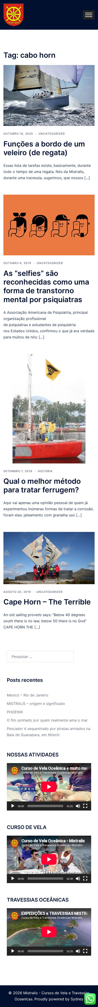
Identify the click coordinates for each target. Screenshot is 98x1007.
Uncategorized (52, 133)
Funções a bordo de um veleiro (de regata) (44, 148)
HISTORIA (45, 471)
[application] (49, 787)
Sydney (77, 999)
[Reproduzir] (12, 806)
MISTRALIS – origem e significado (36, 703)
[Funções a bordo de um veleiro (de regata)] (49, 95)
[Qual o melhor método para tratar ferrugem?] (49, 408)
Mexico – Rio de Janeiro (27, 695)
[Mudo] (78, 806)
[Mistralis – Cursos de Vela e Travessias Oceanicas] (13, 14)
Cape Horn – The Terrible (47, 601)
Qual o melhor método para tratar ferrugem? (42, 485)
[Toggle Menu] (88, 15)
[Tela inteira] (85, 806)
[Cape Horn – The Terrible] (49, 557)
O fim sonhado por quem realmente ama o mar (47, 720)
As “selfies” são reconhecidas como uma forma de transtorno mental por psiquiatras (46, 286)
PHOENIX (15, 712)
